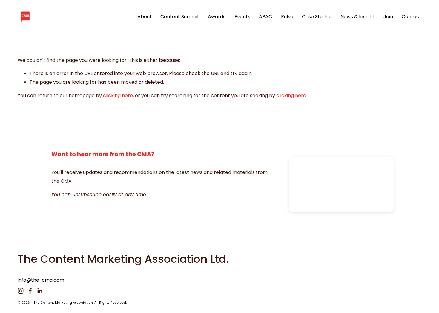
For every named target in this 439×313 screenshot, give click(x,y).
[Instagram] (21, 291)
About (144, 16)
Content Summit (179, 16)
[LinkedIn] (40, 291)
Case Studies (317, 16)
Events (242, 16)
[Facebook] (30, 291)
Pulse (287, 16)
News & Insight (357, 16)
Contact (411, 16)
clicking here (118, 95)
